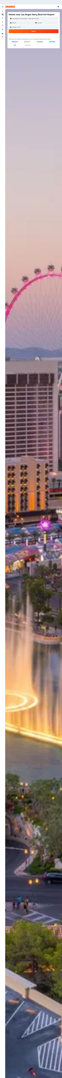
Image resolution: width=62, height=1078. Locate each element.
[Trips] (3, 29)
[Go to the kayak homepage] (10, 7)
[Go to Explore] (3, 21)
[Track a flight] (3, 25)
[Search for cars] (3, 17)
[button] (2, 6)
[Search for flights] (3, 11)
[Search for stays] (3, 14)
